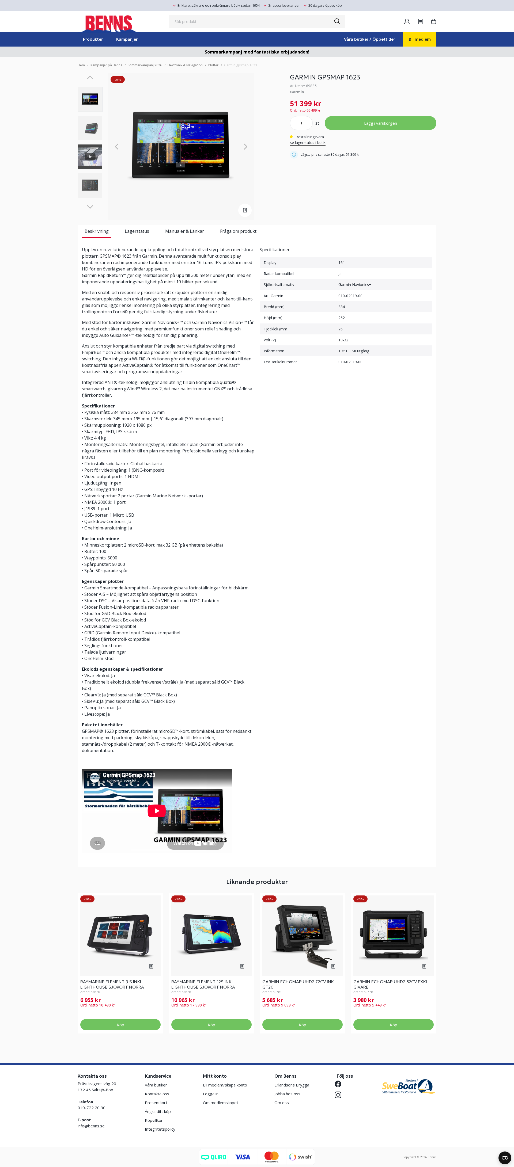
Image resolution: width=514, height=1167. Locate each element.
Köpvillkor (154, 1120)
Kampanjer (127, 39)
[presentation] (90, 99)
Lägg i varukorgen (380, 123)
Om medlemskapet (220, 1102)
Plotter (213, 65)
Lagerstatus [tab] (137, 231)
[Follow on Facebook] (340, 1083)
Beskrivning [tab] (97, 231)
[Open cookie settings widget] (504, 1157)
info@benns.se (91, 1125)
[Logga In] (407, 21)
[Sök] (337, 21)
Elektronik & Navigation (185, 65)
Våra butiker (156, 1085)
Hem (81, 65)
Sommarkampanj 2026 (145, 65)
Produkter (93, 39)
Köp (120, 1024)
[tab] (90, 99)
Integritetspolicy (160, 1129)
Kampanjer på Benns (106, 65)
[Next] (90, 207)
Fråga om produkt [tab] (238, 231)
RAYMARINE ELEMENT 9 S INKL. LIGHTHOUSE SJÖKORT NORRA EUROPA (112, 987)
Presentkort (156, 1102)
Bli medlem (420, 39)
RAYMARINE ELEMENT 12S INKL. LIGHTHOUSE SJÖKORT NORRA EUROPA (203, 987)
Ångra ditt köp (158, 1111)
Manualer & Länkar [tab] (184, 231)
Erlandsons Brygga (291, 1085)
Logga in (210, 1093)
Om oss (281, 1102)
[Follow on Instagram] (340, 1094)
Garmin (297, 91)
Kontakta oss (157, 1093)
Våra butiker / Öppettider (369, 39)
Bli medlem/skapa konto (225, 1085)
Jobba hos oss (287, 1093)
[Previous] (90, 77)
